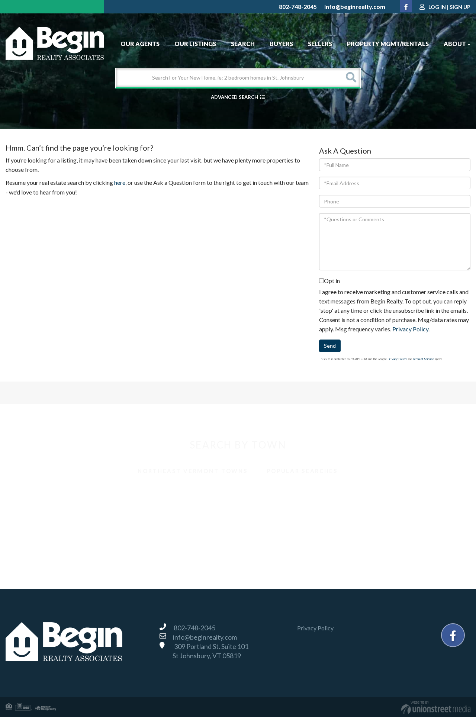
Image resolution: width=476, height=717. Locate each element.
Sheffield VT (379, 525)
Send (330, 346)
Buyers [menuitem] (281, 43)
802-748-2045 (298, 6)
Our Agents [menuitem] (140, 43)
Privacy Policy (410, 328)
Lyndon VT (376, 509)
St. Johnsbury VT (35, 542)
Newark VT (29, 525)
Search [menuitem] (243, 43)
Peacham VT (147, 525)
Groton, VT (145, 509)
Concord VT (379, 492)
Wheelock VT (380, 542)
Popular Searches (302, 470)
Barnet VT (27, 492)
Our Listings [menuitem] (195, 43)
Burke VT (143, 492)
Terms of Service (423, 359)
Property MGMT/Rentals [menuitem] (388, 43)
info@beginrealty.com (354, 6)
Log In (437, 7)
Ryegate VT (262, 525)
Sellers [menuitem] (320, 43)
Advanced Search (234, 97)
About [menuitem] (455, 43)
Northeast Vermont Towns (192, 470)
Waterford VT (265, 542)
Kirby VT (258, 509)
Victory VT (145, 542)
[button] (350, 77)
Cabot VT (259, 492)
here (119, 182)
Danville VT (29, 509)
